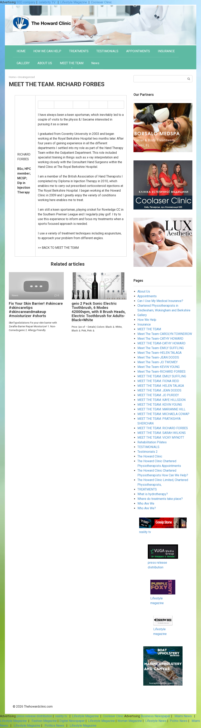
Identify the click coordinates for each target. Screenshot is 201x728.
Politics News (54, 725)
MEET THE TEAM (71, 63)
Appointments (147, 296)
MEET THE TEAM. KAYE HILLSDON (161, 400)
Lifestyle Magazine (73, 2)
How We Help (146, 320)
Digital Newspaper (72, 721)
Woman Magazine (129, 721)
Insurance (144, 324)
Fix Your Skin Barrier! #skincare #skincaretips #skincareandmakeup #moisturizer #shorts (36, 309)
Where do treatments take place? (160, 499)
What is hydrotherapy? (152, 494)
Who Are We (145, 503)
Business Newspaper (155, 716)
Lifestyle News (155, 721)
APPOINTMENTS (138, 51)
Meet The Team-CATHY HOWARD (160, 338)
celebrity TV (47, 2)
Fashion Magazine (44, 721)
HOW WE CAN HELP (47, 51)
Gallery (142, 315)
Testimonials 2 (147, 452)
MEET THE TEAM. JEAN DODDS (159, 390)
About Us (143, 291)
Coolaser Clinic (101, 2)
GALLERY (23, 63)
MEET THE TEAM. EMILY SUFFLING (161, 376)
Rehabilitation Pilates (152, 442)
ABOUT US (44, 63)
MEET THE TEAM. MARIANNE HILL (161, 409)
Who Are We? (146, 508)
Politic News (178, 721)
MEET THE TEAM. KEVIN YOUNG (159, 404)
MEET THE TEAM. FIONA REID (158, 381)
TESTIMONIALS (107, 51)
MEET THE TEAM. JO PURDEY (158, 395)
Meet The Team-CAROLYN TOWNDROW (164, 334)
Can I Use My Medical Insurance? (160, 301)
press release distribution (34, 716)
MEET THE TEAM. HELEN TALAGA (160, 386)
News (95, 63)
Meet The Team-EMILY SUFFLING (160, 348)
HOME (21, 51)
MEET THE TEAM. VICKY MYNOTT (160, 437)
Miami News (183, 716)
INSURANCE (166, 51)
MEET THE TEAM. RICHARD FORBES (162, 428)
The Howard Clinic (149, 456)
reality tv (145, 532)
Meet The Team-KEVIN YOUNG (158, 367)
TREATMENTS (79, 51)
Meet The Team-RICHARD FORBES (161, 371)
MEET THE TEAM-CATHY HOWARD (161, 343)
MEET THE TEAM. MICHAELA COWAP (163, 414)
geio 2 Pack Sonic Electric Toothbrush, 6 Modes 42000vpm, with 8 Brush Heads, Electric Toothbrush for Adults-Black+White (99, 311)
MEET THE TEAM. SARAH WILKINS (161, 433)
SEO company (26, 2)
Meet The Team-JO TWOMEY (157, 362)
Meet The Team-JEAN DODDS (158, 357)
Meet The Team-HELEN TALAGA (159, 353)
